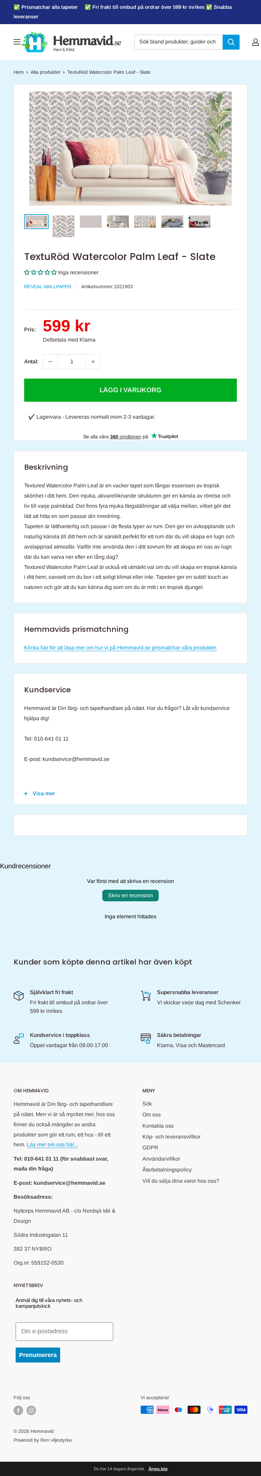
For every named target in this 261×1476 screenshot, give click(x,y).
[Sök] (231, 42)
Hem (19, 72)
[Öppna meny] (17, 42)
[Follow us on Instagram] (31, 1410)
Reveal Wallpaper (47, 286)
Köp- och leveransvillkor (171, 1137)
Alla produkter (45, 72)
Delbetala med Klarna (69, 340)
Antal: (31, 361)
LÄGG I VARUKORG (130, 390)
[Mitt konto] (255, 42)
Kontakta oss (158, 1126)
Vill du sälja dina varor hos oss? (180, 1181)
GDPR (150, 1147)
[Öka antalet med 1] (93, 361)
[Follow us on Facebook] (18, 1410)
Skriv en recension (130, 895)
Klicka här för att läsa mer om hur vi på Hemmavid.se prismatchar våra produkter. (120, 647)
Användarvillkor (161, 1159)
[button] (40, 272)
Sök (147, 1104)
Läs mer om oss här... (52, 1144)
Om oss (151, 1114)
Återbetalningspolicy (167, 1170)
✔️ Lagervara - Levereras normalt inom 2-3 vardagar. (91, 417)
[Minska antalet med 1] (50, 361)
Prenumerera (38, 1355)
